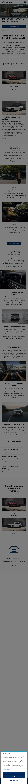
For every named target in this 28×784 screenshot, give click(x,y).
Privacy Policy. (7, 769)
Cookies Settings (14, 780)
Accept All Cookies (14, 773)
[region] (14, 767)
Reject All (14, 776)
